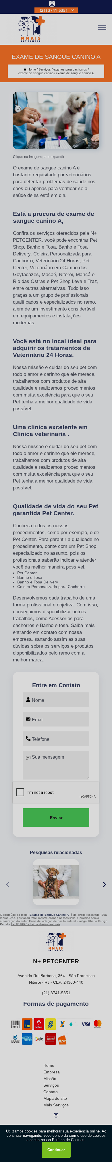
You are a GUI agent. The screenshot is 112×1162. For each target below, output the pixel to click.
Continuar (56, 1150)
